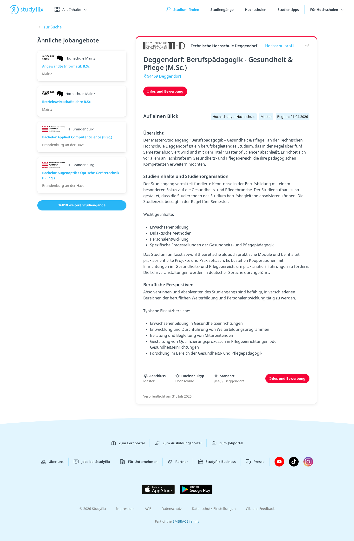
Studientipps (288, 9)
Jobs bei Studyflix (95, 461)
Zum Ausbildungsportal (182, 443)
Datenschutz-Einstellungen (214, 508)
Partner (181, 461)
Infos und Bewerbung (165, 91)
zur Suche (53, 27)
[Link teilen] (305, 45)
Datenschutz (172, 508)
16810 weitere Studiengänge (81, 205)
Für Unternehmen (142, 461)
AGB (148, 508)
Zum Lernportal (132, 443)
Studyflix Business (221, 461)
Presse (259, 461)
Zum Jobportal (231, 443)
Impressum (125, 508)
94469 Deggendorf (164, 76)
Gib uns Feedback (260, 508)
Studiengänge (222, 9)
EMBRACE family (186, 521)
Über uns (56, 461)
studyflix (32, 10)
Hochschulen (255, 9)
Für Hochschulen (324, 9)
